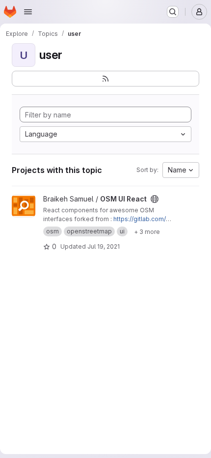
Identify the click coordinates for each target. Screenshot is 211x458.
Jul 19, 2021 (103, 246)
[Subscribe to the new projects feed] (105, 78)
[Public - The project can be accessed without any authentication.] (154, 199)
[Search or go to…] (173, 12)
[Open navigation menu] (28, 12)
